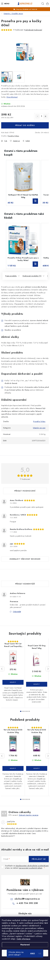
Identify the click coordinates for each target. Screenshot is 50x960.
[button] (3, 183)
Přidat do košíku (25, 125)
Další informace (23, 938)
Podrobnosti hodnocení (33, 30)
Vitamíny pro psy (39, 428)
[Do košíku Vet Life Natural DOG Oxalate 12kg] (13, 768)
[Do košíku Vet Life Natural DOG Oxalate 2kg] (36, 768)
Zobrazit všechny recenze (25, 559)
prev (2, 669)
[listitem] (23, 183)
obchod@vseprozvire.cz (27, 898)
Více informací (12, 97)
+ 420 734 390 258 (27, 903)
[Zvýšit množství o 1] (45, 116)
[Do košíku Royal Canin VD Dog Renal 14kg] (36, 684)
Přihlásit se (39, 859)
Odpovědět (17, 611)
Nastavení (25, 944)
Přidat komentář (25, 584)
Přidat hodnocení (25, 491)
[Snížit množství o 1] (37, 116)
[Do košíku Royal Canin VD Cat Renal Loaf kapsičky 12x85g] (13, 682)
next (48, 669)
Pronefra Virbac (13, 136)
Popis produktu (11, 276)
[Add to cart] (35, 201)
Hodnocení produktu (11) (32, 276)
